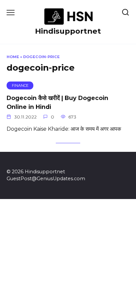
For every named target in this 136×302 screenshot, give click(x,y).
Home (13, 56)
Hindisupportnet (68, 31)
